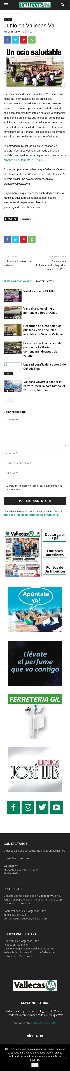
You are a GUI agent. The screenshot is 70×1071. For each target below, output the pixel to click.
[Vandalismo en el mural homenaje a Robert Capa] (13, 312)
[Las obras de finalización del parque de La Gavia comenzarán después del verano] (13, 347)
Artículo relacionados (18, 281)
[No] (65, 1058)
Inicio (6, 13)
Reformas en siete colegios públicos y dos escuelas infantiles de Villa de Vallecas (43, 330)
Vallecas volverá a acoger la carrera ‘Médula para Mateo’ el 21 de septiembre (44, 386)
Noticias (16, 13)
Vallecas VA (14, 31)
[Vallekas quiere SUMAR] (13, 295)
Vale (35, 1065)
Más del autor (45, 281)
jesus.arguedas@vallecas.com (30, 918)
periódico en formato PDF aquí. (24, 159)
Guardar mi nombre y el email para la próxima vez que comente (33, 487)
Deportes (9, 390)
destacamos (26, 218)
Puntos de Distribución (55, 569)
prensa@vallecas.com (16, 858)
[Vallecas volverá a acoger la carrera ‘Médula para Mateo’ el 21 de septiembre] (13, 386)
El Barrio (8, 334)
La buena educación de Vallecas (17, 263)
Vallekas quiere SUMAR (39, 291)
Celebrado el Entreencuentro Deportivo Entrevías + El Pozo (51, 265)
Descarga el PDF (55, 536)
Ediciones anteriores (55, 553)
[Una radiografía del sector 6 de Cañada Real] (13, 368)
